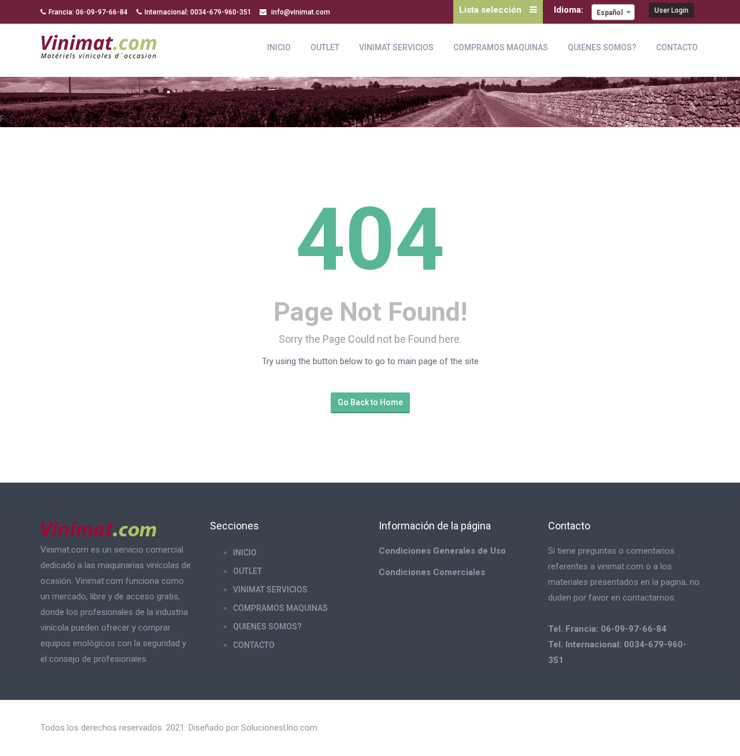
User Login (671, 10)
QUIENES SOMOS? (602, 47)
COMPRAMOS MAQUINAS (500, 47)
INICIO (279, 47)
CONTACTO (677, 47)
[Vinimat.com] (98, 44)
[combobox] (613, 12)
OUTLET (324, 47)
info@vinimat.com (299, 12)
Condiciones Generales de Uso (442, 551)
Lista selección (491, 10)
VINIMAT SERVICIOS (396, 47)
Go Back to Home (370, 402)
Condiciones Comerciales (432, 572)
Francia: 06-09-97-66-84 (88, 12)
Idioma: (570, 10)
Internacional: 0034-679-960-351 (198, 12)
